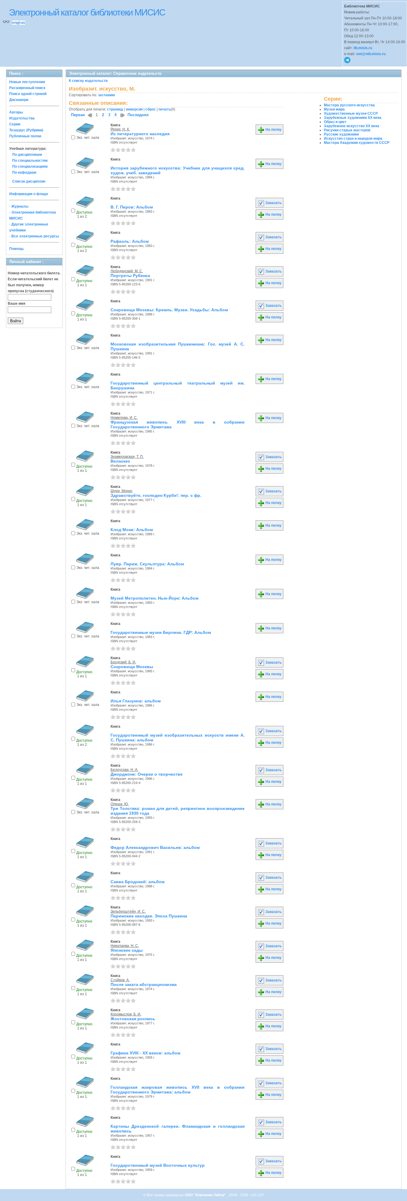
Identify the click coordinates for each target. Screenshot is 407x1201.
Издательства (22, 118)
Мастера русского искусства (349, 105)
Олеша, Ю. (120, 804)
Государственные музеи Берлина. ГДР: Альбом (161, 632)
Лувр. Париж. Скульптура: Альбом (147, 563)
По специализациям (30, 166)
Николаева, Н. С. (125, 946)
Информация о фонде (28, 194)
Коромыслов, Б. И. (126, 1014)
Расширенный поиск (27, 88)
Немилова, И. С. (124, 418)
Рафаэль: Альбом (130, 241)
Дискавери (18, 100)
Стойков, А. (120, 980)
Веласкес (120, 461)
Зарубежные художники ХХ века (352, 118)
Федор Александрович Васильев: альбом (155, 847)
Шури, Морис (122, 491)
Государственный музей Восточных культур (158, 1165)
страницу (115, 109)
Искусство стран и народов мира (353, 138)
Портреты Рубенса (130, 275)
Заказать (273, 203)
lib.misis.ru (363, 48)
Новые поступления (27, 82)
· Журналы (18, 206)
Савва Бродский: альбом (137, 881)
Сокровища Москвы (132, 666)
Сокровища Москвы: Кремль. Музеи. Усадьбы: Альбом (169, 309)
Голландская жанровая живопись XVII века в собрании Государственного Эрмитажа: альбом (178, 1089)
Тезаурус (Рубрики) (26, 130)
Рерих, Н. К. (120, 129)
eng (15, 23)
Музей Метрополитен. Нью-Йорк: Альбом (154, 598)
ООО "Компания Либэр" (206, 1195)
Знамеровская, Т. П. (127, 457)
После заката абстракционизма (144, 984)
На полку (273, 129)
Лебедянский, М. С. (127, 271)
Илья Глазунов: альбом (136, 700)
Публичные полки (25, 136)
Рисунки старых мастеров (347, 130)
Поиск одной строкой (27, 94)
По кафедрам (24, 172)
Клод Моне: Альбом (132, 529)
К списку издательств (88, 81)
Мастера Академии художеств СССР (356, 143)
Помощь (16, 249)
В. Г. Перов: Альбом (132, 207)
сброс (150, 109)
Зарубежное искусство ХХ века (351, 126)
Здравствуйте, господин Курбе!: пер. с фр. (156, 495)
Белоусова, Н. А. (124, 770)
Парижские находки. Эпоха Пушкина (149, 916)
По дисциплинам (27, 155)
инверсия (134, 109)
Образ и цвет (335, 122)
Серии (14, 124)
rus (22, 23)
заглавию (106, 95)
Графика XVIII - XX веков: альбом (145, 1053)
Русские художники (341, 134)
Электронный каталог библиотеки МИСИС (87, 12)
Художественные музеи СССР (351, 113)
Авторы (16, 112)
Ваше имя (16, 303)
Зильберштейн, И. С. (128, 911)
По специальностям (30, 160)
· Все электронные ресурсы (34, 236)
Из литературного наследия (140, 133)
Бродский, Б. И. (123, 662)
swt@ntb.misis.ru (371, 54)
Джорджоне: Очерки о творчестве (147, 774)
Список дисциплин (28, 181)
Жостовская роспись (133, 1018)
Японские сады (127, 950)
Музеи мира (334, 109)
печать (165, 109)
